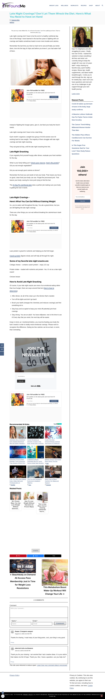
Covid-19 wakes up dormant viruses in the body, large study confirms (35, 441)
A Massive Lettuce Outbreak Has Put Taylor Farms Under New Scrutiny (35, 461)
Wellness (12, 22)
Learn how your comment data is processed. (52, 665)
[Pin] (2, 349)
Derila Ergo (48, 484)
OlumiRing (13, 484)
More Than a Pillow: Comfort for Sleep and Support (52, 481)
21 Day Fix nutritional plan (22, 185)
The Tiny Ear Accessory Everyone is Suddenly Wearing (34, 481)
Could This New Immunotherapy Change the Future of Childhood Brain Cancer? (52, 441)
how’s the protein (52, 163)
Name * (14, 621)
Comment (13, 605)
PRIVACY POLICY (28, 694)
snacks (35, 550)
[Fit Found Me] (14, 5)
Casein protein (15, 256)
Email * (35, 621)
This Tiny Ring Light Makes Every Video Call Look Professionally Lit (18, 481)
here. (39, 32)
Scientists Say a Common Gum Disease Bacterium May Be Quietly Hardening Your (17, 441)
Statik (47, 463)
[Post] (2, 354)
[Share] (2, 345)
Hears (30, 484)
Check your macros (38, 163)
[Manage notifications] (101, 696)
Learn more (76, 94)
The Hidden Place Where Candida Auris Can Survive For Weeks (82, 137)
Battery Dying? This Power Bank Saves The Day (53, 460)
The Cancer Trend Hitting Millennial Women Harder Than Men (81, 127)
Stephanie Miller (16, 20)
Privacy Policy (14, 675)
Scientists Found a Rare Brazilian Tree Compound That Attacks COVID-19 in (17, 461)
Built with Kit (35, 386)
